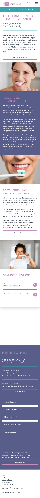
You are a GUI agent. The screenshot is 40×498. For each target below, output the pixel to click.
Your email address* (12, 410)
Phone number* (10, 417)
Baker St (14, 386)
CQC (4, 477)
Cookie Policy (6, 482)
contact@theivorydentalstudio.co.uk (14, 373)
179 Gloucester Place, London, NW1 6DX (16, 375)
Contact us (10, 9)
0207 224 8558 (14, 370)
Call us (21, 9)
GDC (4, 475)
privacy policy (26, 457)
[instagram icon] (27, 4)
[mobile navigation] (35, 4)
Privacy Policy (7, 480)
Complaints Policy (8, 484)
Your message (10, 432)
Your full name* (10, 402)
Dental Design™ (19, 488)
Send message (20, 462)
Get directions (20, 391)
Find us (30, 9)
